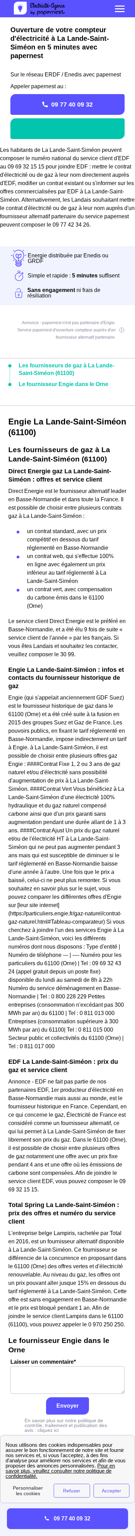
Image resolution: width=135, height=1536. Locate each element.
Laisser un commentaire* (43, 1362)
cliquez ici (47, 1430)
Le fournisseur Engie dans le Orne (63, 384)
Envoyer (67, 1406)
